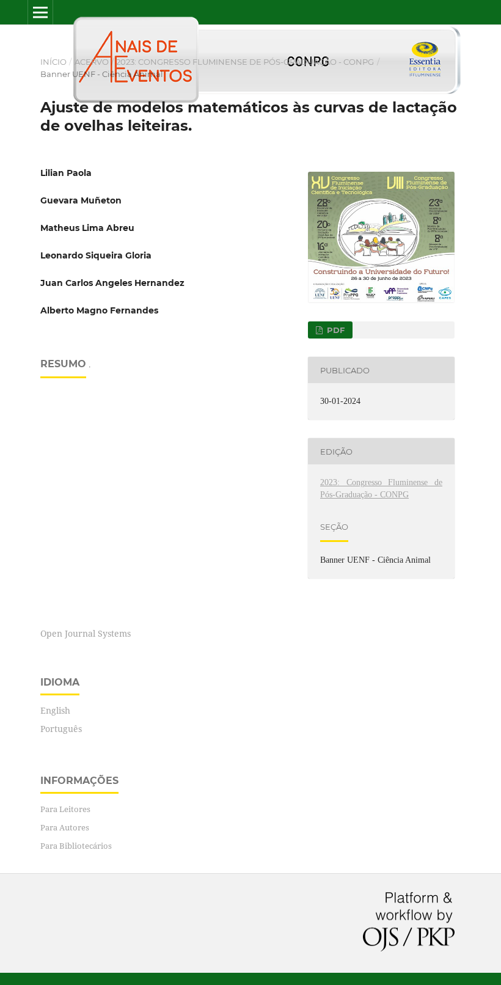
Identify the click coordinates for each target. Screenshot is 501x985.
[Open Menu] (40, 12)
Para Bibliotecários (76, 845)
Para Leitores (65, 809)
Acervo (92, 62)
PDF (334, 330)
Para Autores (64, 827)
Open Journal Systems (85, 633)
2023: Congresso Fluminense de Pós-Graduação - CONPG (245, 62)
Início (53, 62)
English (55, 710)
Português (61, 728)
